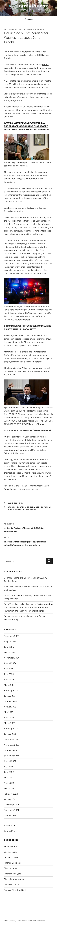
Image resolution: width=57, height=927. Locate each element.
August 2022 (10, 761)
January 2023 (10, 734)
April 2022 (9, 783)
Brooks (12, 507)
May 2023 (8, 712)
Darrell (21, 507)
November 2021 (11, 810)
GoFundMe (46, 507)
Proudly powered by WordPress (31, 920)
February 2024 (11, 690)
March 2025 (9, 652)
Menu (29, 19)
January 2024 (10, 696)
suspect (19, 509)
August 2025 (10, 641)
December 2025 (11, 636)
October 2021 (10, 815)
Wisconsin (22, 97)
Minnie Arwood (35, 29)
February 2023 (11, 728)
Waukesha (30, 509)
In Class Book (33, 6)
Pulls (11, 509)
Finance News (10, 868)
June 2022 (9, 772)
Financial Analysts (12, 874)
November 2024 (11, 658)
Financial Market (11, 884)
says (48, 221)
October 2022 (10, 750)
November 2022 (11, 745)
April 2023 (9, 718)
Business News (16, 503)
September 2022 (12, 756)
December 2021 (11, 805)
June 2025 (9, 647)
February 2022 (11, 794)
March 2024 (9, 685)
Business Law (10, 852)
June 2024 (9, 674)
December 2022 (11, 739)
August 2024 (10, 663)
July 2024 (8, 669)
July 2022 (8, 766)
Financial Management (14, 879)
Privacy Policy (10, 920)
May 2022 (8, 777)
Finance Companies (13, 863)
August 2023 (10, 707)
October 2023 (10, 701)
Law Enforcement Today (15, 208)
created (24, 81)
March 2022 (9, 788)
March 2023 (9, 723)
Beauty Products (12, 846)
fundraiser (39, 352)
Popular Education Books (15, 890)
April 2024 (9, 679)
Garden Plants (10, 831)
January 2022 (10, 799)
